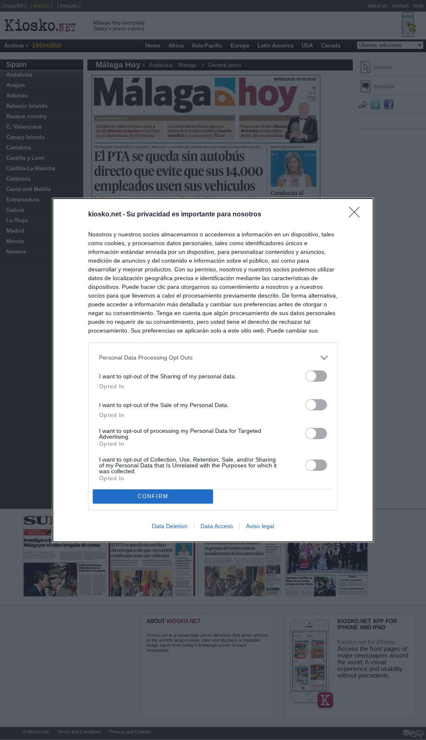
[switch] (316, 376)
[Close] (357, 215)
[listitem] (213, 357)
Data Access (217, 526)
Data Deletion (170, 526)
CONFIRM (153, 496)
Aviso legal (260, 526)
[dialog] (213, 370)
